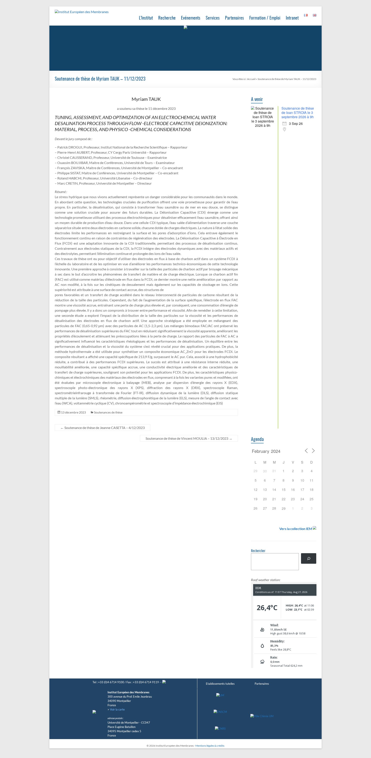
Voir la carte (117, 709)
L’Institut (146, 18)
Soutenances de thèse (108, 412)
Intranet (292, 18)
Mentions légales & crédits (209, 745)
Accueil (251, 79)
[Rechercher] (308, 558)
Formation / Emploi (264, 18)
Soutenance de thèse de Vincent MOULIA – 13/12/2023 (189, 438)
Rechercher (258, 551)
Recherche (167, 18)
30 (265, 471)
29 (284, 508)
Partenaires (234, 18)
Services (213, 18)
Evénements (190, 18)
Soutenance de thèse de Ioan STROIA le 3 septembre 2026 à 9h (297, 112)
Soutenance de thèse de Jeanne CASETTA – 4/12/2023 (102, 428)
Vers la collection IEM (295, 529)
